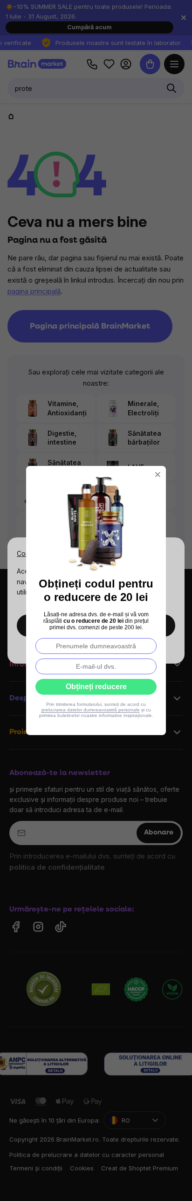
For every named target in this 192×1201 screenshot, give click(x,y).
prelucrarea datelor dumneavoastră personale (90, 709)
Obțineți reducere (96, 687)
